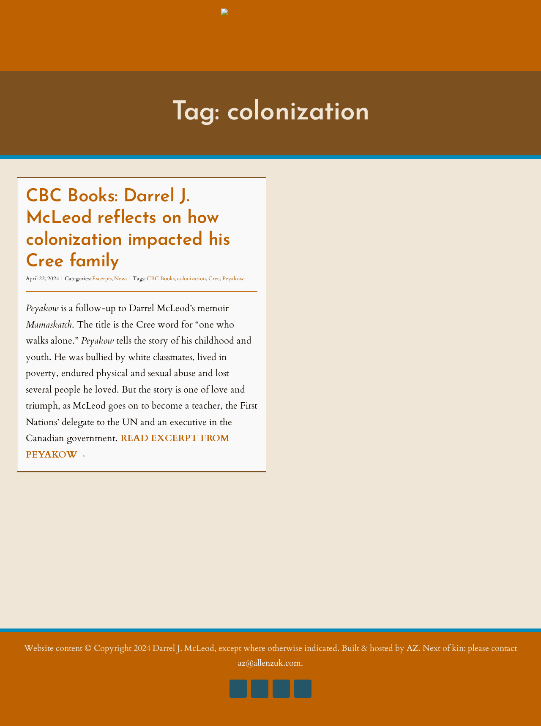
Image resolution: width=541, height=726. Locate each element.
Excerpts (102, 278)
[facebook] (238, 689)
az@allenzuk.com (269, 663)
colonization (191, 278)
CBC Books (161, 278)
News (120, 278)
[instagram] (259, 689)
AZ (412, 648)
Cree (214, 278)
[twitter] (281, 689)
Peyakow (233, 278)
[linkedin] (302, 689)
